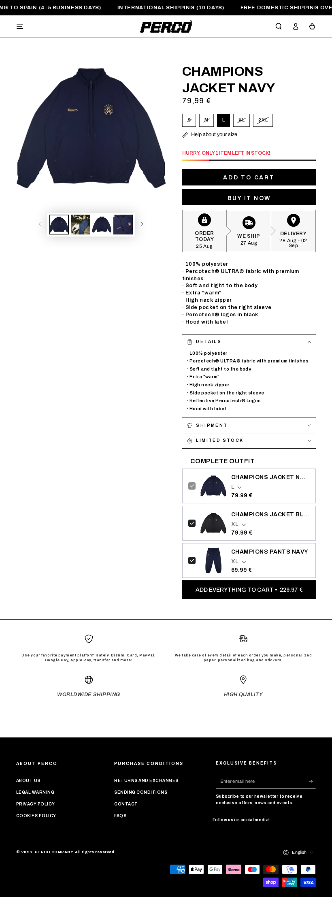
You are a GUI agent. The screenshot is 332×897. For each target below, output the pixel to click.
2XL (265, 122)
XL (244, 122)
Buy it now (249, 198)
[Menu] (19, 26)
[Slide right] (142, 224)
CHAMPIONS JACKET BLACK (270, 514)
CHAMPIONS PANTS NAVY (270, 552)
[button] (278, 26)
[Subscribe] (312, 781)
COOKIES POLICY (36, 816)
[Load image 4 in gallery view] (123, 224)
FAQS (120, 816)
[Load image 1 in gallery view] (59, 224)
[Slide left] (40, 224)
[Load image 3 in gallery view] (101, 224)
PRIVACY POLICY (35, 804)
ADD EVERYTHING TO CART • (249, 590)
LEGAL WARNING (35, 792)
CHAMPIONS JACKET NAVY (270, 477)
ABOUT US (28, 780)
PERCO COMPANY (53, 852)
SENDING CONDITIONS (140, 792)
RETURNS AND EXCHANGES (146, 780)
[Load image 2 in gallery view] (80, 224)
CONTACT (126, 804)
